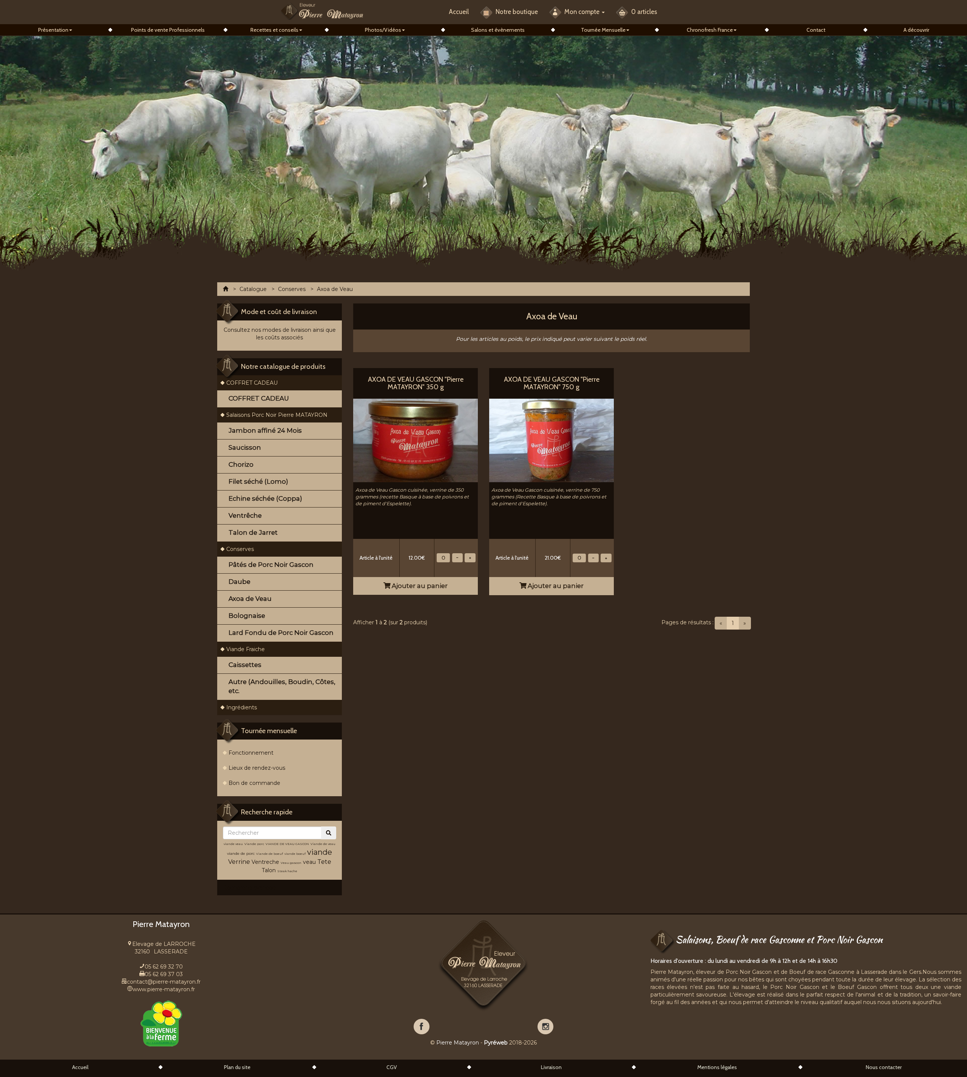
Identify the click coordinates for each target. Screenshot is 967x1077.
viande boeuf (295, 854)
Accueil (459, 11)
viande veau (233, 844)
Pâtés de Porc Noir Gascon (271, 564)
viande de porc (241, 853)
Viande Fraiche (245, 649)
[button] (55, 30)
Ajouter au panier (419, 586)
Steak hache (287, 871)
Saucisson (245, 447)
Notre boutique (516, 11)
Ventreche (265, 862)
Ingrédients (241, 707)
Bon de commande (254, 783)
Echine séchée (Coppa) (265, 498)
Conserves (240, 549)
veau (309, 862)
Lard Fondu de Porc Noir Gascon (281, 632)
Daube (239, 581)
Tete (324, 861)
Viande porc (254, 844)
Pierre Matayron (457, 1042)
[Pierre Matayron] (322, 11)
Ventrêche (245, 515)
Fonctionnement (251, 752)
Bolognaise (247, 615)
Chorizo (241, 464)
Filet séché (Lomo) (258, 481)
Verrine (240, 861)
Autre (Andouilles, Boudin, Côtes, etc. (282, 686)
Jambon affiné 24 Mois (265, 430)
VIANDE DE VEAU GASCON (287, 844)
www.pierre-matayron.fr (164, 989)
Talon (269, 870)
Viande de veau (322, 844)
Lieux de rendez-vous (257, 767)
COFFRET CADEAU (252, 382)
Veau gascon (291, 863)
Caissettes (245, 664)
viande (319, 852)
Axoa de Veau (250, 598)
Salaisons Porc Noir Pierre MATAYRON (276, 415)
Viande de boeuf (269, 854)
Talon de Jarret (253, 532)
